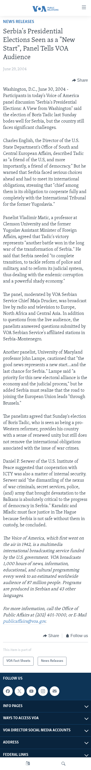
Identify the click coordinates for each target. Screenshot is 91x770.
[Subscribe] (54, 691)
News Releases (18, 22)
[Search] (63, 763)
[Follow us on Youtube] (31, 691)
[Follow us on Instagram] (43, 691)
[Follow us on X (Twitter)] (19, 691)
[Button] (80, 80)
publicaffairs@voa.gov (24, 621)
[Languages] (28, 763)
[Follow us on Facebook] (8, 691)
